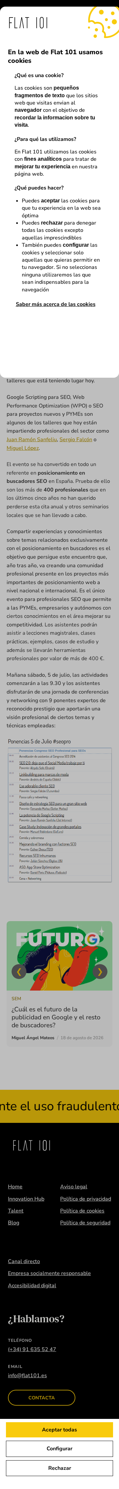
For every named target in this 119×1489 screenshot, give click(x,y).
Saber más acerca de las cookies (56, 304)
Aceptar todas (59, 1429)
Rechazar (59, 1468)
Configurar (59, 1448)
